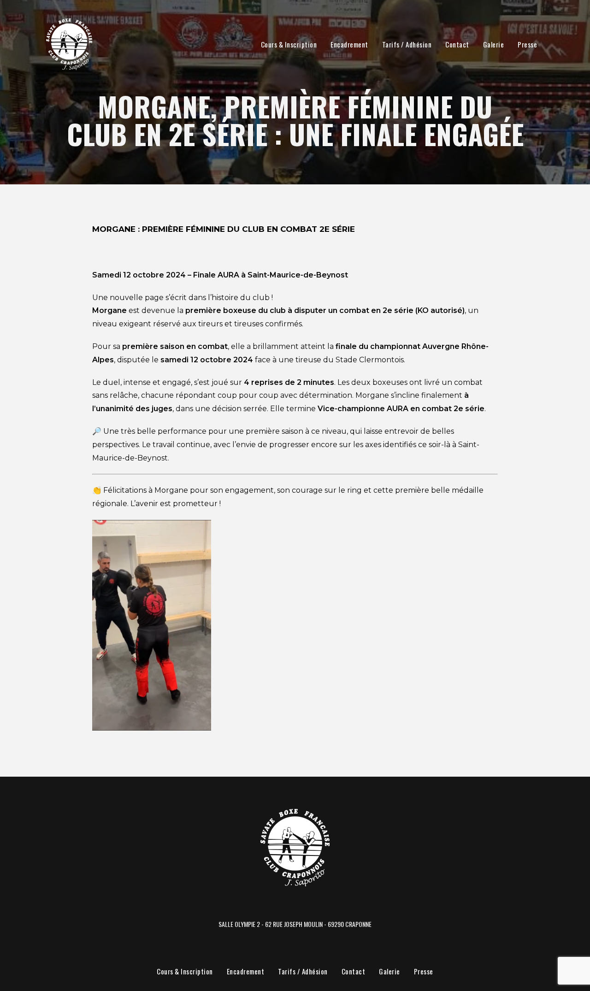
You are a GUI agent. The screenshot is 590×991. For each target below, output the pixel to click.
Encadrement (349, 44)
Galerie (493, 44)
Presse (527, 44)
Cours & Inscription (289, 44)
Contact (457, 44)
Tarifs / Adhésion (407, 44)
